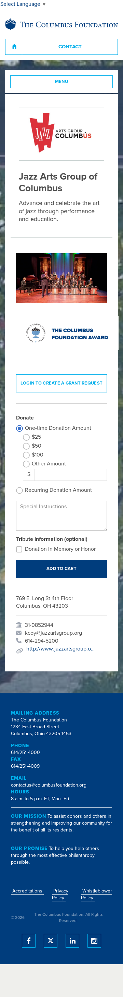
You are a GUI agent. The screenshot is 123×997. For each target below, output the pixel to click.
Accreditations (27, 891)
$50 (36, 445)
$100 (37, 454)
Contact (70, 47)
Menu (61, 81)
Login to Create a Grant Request (61, 383)
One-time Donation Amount (58, 428)
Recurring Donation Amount (58, 490)
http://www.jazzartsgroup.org (60, 648)
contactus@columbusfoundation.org (48, 785)
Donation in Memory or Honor (60, 549)
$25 (36, 437)
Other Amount (49, 463)
